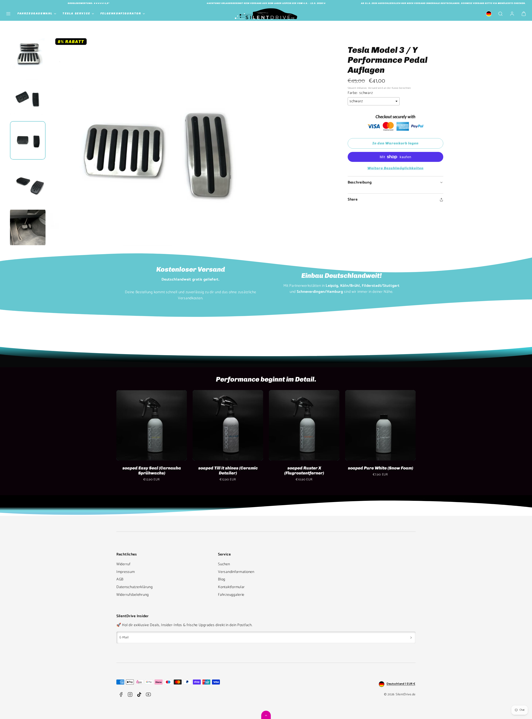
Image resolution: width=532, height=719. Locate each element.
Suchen (224, 564)
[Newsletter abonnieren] (411, 638)
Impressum (125, 572)
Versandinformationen (236, 572)
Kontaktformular (231, 587)
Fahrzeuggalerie (231, 595)
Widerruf (123, 564)
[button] (8, 14)
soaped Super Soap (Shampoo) (228, 467)
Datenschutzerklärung (134, 587)
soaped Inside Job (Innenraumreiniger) (152, 470)
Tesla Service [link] (76, 13)
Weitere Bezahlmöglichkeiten (395, 168)
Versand (372, 88)
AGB (119, 579)
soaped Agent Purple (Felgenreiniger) (380, 470)
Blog (221, 579)
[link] (489, 14)
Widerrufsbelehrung (132, 595)
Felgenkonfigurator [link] (120, 13)
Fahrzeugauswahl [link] (35, 13)
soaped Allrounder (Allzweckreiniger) (304, 470)
